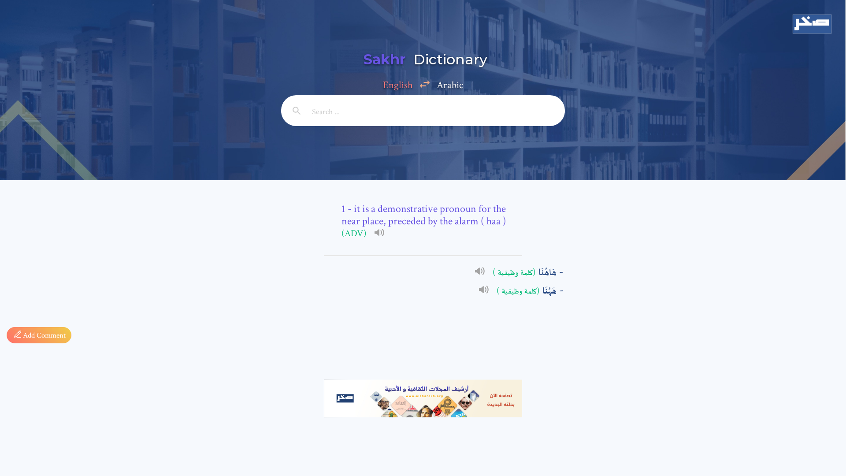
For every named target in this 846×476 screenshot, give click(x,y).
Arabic (450, 85)
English (398, 85)
